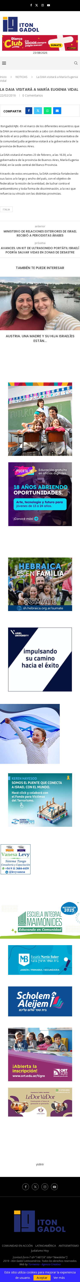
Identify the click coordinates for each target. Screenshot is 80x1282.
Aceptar (42, 1278)
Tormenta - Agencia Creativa (44, 1264)
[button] (3, 312)
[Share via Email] (57, 110)
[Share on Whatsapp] (47, 110)
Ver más (59, 1277)
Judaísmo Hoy (40, 1250)
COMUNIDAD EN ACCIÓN (17, 1246)
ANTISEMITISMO (69, 1246)
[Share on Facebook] (28, 110)
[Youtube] (48, 5)
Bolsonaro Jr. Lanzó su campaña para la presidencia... (40, 338)
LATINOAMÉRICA (45, 1246)
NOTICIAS (22, 77)
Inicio (3, 77)
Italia (6, 209)
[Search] (76, 63)
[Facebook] (31, 5)
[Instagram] (42, 5)
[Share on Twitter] (38, 110)
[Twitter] (36, 5)
